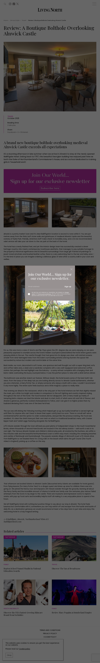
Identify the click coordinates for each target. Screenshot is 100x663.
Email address (33, 287)
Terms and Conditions (44, 294)
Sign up (68, 286)
